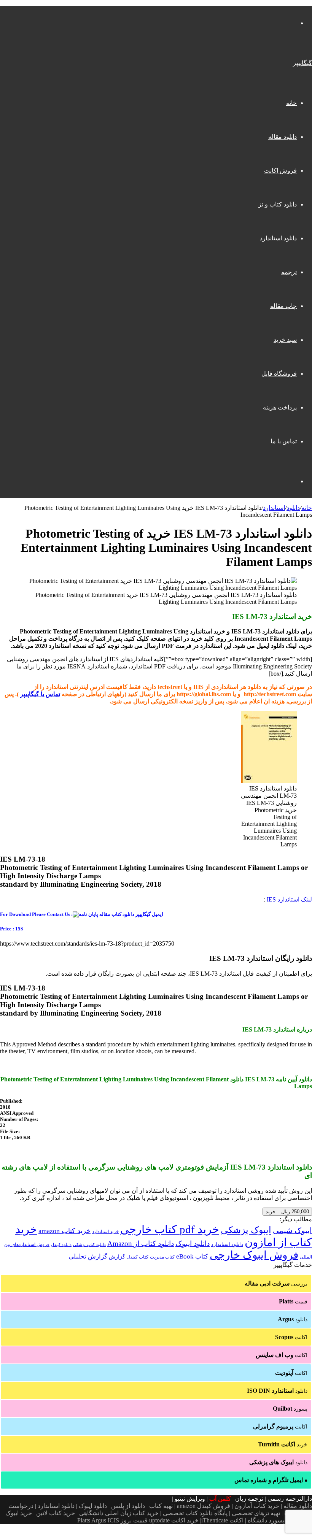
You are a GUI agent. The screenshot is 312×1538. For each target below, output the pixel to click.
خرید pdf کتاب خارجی (169, 1229)
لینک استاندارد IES (289, 899)
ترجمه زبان (249, 1498)
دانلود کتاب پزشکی (89, 1244)
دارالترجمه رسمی (289, 1498)
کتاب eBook (192, 1256)
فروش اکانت (280, 170)
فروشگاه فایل (279, 373)
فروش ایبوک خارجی (254, 1255)
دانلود (293, 508)
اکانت (291, 1337)
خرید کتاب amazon (64, 1231)
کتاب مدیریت (162, 1257)
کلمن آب (220, 1498)
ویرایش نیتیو (190, 1498)
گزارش (117, 1257)
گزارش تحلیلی (87, 1256)
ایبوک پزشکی (246, 1230)
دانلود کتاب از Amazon (140, 1244)
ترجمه (289, 272)
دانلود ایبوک (192, 1244)
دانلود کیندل (61, 1245)
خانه (291, 103)
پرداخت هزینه (280, 407)
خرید (282, 1444)
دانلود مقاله (282, 136)
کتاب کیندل (137, 1257)
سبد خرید (285, 339)
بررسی (276, 1283)
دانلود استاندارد (278, 238)
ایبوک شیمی (292, 1230)
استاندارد (274, 508)
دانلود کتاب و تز (277, 204)
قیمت (293, 1301)
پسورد (290, 1408)
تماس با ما (284, 441)
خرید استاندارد (105, 1231)
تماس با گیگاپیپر (40, 694)
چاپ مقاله (283, 306)
